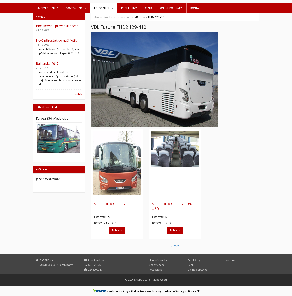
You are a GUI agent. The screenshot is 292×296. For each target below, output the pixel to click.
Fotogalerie (102, 8)
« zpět (175, 246)
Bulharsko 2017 (47, 63)
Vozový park (75, 8)
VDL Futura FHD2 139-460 (172, 206)
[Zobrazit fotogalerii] (59, 138)
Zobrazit (117, 230)
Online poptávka (171, 8)
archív (78, 94)
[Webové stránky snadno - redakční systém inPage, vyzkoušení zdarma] (99, 291)
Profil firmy (129, 8)
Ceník (148, 8)
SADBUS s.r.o (142, 279)
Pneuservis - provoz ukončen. (57, 26)
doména (139, 291)
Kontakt (196, 8)
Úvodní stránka (47, 8)
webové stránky (118, 291)
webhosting (154, 291)
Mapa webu (160, 279)
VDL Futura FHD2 (110, 204)
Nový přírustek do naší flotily (56, 40)
